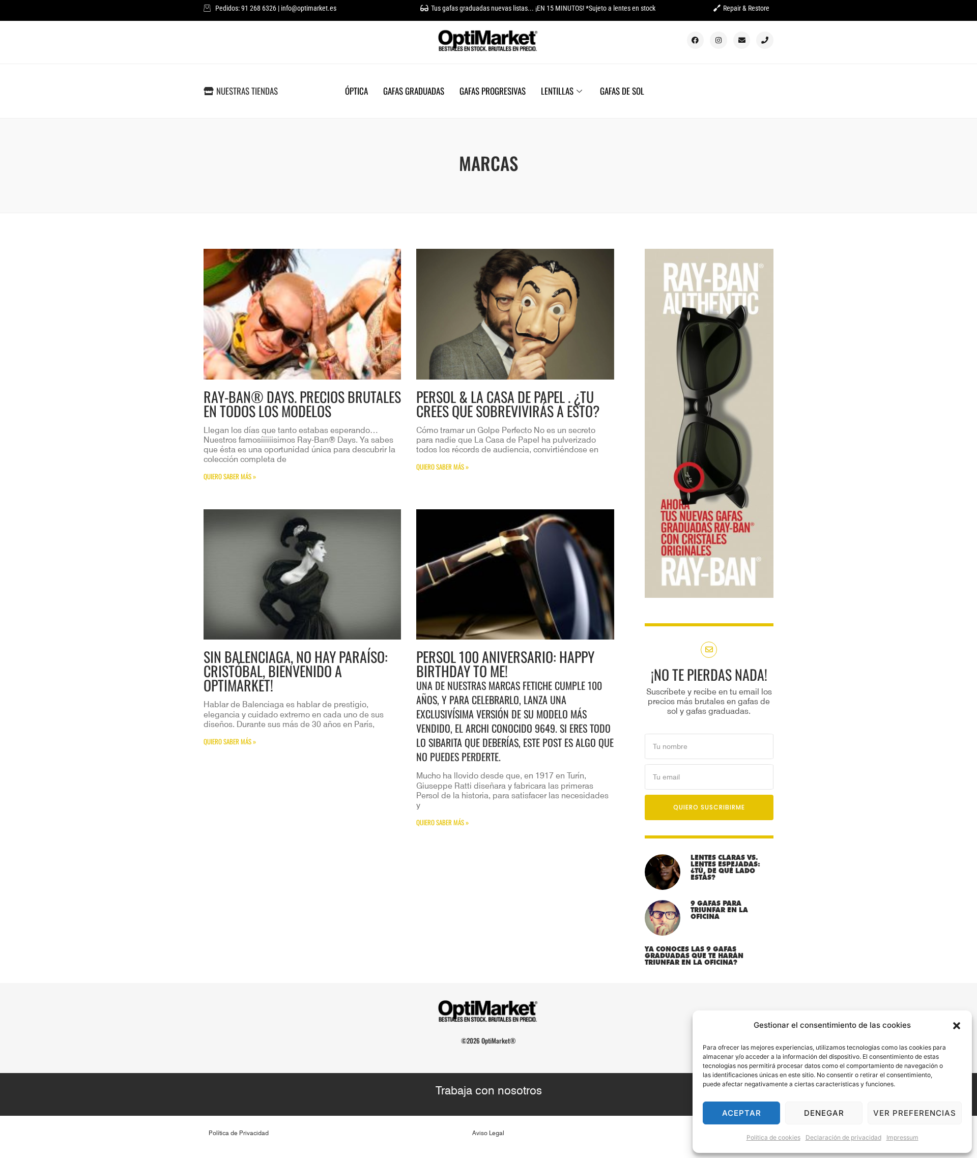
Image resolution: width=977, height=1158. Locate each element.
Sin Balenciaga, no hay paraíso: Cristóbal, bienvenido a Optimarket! (296, 671)
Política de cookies (773, 1137)
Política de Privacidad (239, 1133)
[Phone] (764, 40)
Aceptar (741, 1113)
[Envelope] (742, 40)
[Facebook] (695, 40)
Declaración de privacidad (843, 1137)
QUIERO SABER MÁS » (230, 476)
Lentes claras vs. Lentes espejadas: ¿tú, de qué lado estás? (725, 867)
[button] (957, 1026)
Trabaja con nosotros (489, 1090)
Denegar (824, 1113)
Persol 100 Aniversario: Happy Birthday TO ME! (515, 705)
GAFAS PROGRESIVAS (492, 90)
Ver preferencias (914, 1113)
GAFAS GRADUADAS (413, 90)
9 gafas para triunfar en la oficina (719, 909)
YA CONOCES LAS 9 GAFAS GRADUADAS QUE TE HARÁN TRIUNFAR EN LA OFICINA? (694, 955)
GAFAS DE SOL (622, 90)
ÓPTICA (356, 90)
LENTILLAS (557, 90)
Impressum (902, 1137)
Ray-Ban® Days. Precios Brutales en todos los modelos (302, 403)
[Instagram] (718, 40)
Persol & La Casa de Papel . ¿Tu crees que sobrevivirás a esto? (508, 403)
